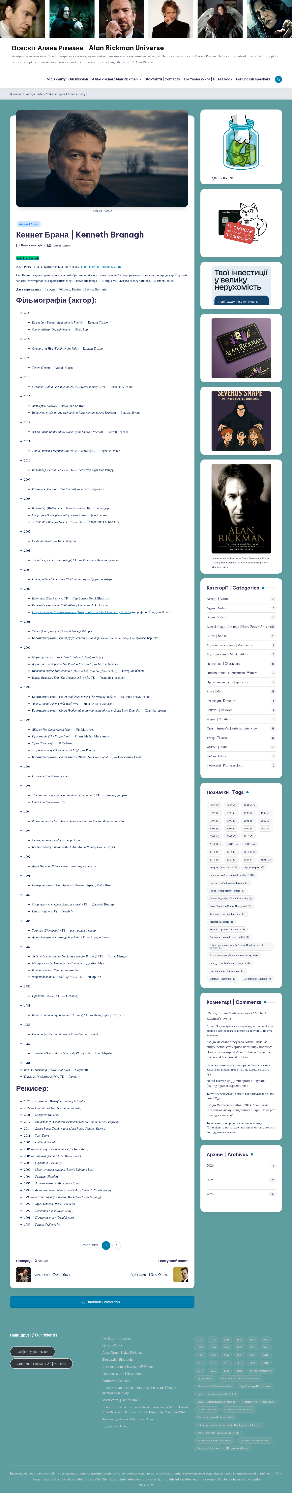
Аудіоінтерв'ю (254, 867)
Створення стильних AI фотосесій (41, 1363)
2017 (214, 859)
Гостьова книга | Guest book (122, 1373)
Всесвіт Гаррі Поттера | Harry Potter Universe (239, 626)
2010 (248, 836)
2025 (248, 859)
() (81, 612)
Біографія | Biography (117, 1359)
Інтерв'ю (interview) (223, 867)
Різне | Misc (215, 691)
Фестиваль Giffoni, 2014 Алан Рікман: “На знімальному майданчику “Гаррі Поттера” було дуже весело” (241, 1110)
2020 (231, 859)
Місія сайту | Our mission (120, 1399)
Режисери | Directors (221, 700)
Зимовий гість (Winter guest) (227, 914)
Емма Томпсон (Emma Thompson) (230, 906)
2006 (248, 828)
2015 (231, 852)
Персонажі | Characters (223, 663)
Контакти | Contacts (116, 1380)
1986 (231, 805)
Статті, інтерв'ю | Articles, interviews (233, 728)
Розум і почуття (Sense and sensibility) (234, 955)
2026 (210, 1165)
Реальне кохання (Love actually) (229, 937)
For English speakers (117, 1338)
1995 (248, 813)
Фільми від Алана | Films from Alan (127, 1419)
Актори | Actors (28, 224)
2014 (214, 852)
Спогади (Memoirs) (223, 979)
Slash (266, 859)
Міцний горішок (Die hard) (227, 929)
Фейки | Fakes (216, 756)
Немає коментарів (32, 245)
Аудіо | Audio (216, 608)
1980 (214, 805)
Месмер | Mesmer (221, 922)
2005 (231, 828)
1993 (231, 813)
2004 (214, 828)
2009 (231, 836)
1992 (214, 813)
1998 (214, 821)
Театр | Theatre (217, 737)
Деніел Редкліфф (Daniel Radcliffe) (231, 898)
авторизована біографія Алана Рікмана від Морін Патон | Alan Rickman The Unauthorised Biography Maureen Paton (241, 562)
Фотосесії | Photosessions (225, 765)
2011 (215, 844)
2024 (210, 1194)
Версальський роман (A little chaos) (232, 875)
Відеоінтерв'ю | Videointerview (229, 883)
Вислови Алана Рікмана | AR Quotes (128, 1366)
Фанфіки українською (32, 1351)
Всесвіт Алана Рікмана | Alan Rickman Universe (88, 48)
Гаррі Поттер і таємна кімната (101, 266)
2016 (249, 852)
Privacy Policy (112, 1345)
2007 (265, 828)
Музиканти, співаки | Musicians (229, 645)
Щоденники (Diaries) (257, 979)
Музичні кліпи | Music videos (228, 654)
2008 (214, 836)
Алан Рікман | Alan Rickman (122, 1352)
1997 (265, 813)
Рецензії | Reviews (219, 710)
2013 (250, 844)
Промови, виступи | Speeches (227, 682)
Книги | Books (217, 636)
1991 (249, 805)
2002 (265, 821)
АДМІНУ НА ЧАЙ (222, 178)
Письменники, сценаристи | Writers (232, 673)
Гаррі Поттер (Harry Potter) (227, 891)
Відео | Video (216, 617)
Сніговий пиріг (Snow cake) (227, 971)
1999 (231, 821)
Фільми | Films (217, 747)
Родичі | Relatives (219, 719)
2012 (233, 844)
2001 (248, 821)
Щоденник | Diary (115, 1426)
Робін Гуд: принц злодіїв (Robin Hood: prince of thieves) (236, 946)
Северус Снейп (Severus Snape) (230, 963)
